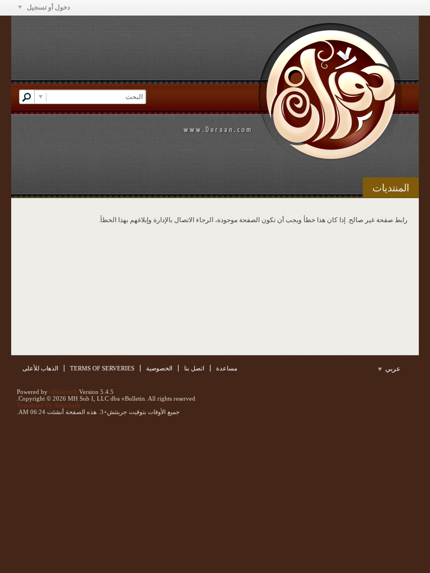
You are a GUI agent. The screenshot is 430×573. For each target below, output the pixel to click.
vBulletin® (63, 391)
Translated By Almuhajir (48, 405)
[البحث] (27, 97)
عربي (392, 369)
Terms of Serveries (102, 368)
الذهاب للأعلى (40, 368)
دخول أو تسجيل (47, 7)
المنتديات (390, 188)
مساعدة (226, 368)
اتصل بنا (194, 368)
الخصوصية (159, 368)
